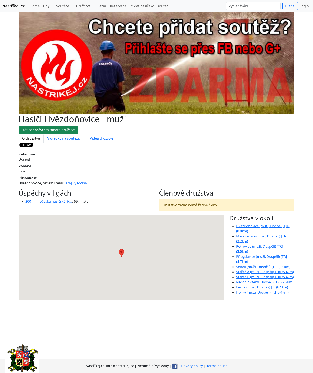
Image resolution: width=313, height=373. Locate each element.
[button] (121, 253)
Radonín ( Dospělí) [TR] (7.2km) (264, 282)
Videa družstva (102, 138)
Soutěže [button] (63, 6)
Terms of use (217, 365)
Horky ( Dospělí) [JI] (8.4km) (262, 292)
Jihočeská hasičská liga (54, 201)
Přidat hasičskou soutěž (149, 6)
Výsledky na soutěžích (65, 138)
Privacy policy (192, 365)
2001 (29, 201)
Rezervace (118, 6)
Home (35, 6)
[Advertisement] (156, 329)
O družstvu (31, 138)
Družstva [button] (83, 6)
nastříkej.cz (14, 6)
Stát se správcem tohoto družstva (48, 129)
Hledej (290, 6)
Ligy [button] (46, 6)
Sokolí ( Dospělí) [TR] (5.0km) (263, 266)
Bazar (101, 6)
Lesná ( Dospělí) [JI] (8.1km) (262, 287)
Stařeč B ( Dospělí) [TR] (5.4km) (265, 277)
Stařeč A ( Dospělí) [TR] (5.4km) (265, 272)
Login (304, 6)
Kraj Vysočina (76, 183)
